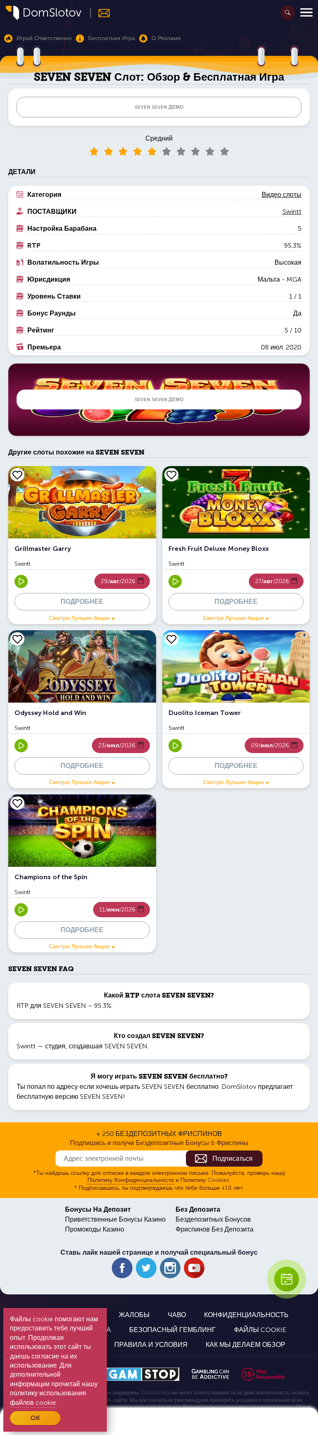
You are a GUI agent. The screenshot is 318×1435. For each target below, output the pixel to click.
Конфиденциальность (246, 1315)
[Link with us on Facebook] (122, 1268)
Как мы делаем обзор (245, 1345)
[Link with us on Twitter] (146, 1268)
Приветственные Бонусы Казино (115, 1219)
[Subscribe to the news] (100, 13)
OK (35, 1418)
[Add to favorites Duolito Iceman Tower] (171, 639)
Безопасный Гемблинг (172, 1330)
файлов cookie (33, 1402)
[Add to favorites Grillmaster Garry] (17, 474)
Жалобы (134, 1315)
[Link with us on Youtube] (194, 1268)
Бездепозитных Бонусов (213, 1219)
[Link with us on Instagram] (170, 1268)
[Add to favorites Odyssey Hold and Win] (17, 639)
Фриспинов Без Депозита (214, 1229)
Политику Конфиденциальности (130, 1180)
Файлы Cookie (260, 1330)
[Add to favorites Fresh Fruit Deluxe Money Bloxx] (171, 474)
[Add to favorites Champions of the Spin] (17, 803)
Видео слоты (281, 195)
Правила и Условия (151, 1345)
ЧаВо (177, 1315)
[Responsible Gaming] (263, 1374)
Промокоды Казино (94, 1229)
